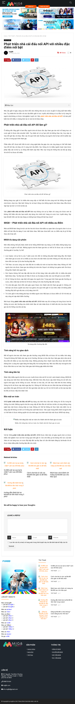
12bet (8, 612)
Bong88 (10, 604)
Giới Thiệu (18, 701)
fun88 (8, 623)
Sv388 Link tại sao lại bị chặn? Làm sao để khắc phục (13, 472)
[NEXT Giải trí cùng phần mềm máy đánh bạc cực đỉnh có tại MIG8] (73, 699)
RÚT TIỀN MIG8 (56, 658)
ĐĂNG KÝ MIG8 (56, 649)
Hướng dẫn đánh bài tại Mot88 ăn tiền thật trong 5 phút (14, 494)
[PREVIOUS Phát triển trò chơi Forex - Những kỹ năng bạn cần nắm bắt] (2, 699)
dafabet (9, 609)
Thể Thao (30, 655)
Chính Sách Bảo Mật (27, 701)
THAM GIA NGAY (44, 6)
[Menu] (3, 2)
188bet (10, 627)
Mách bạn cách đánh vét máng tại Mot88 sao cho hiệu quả (59, 475)
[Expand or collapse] (69, 105)
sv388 (7, 636)
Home (5, 36)
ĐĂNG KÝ (30, 6)
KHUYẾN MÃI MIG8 (57, 652)
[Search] (70, 2)
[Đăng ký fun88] (19, 576)
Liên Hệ (36, 701)
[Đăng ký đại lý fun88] (19, 13)
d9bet (10, 616)
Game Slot (30, 652)
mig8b (11, 52)
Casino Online (31, 649)
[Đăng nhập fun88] (56, 24)
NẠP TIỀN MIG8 (56, 655)
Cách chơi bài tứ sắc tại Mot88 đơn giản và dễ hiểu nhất (37, 475)
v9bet (8, 632)
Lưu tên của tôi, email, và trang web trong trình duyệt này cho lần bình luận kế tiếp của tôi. (39, 542)
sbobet (9, 634)
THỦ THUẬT (11, 36)
